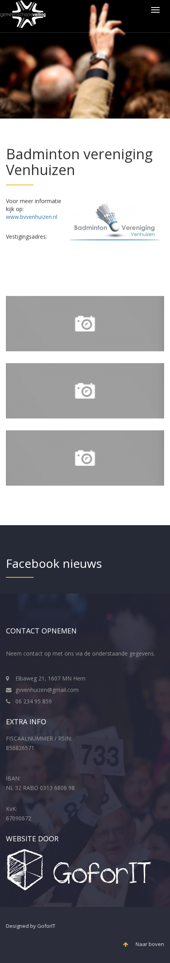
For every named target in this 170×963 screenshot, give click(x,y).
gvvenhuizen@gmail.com (47, 690)
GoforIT (46, 925)
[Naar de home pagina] (23, 16)
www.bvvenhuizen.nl (31, 216)
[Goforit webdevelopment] (79, 869)
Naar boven (147, 944)
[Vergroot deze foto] (85, 323)
